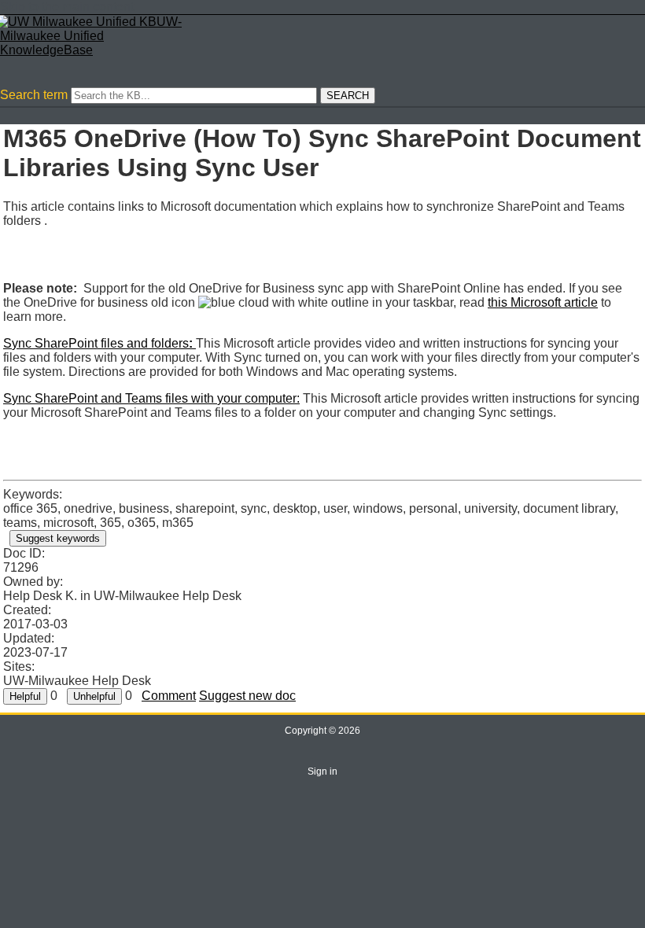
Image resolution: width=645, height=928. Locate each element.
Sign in (322, 771)
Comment (169, 695)
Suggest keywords (58, 538)
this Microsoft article (543, 302)
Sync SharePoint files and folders (99, 343)
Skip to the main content (67, 6)
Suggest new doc (247, 695)
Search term (34, 94)
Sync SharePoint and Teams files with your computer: (151, 398)
